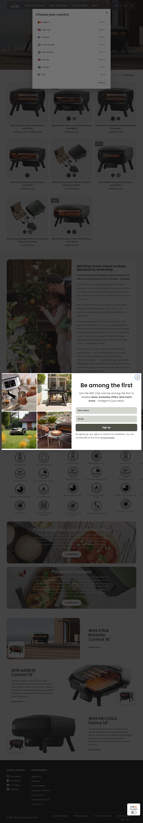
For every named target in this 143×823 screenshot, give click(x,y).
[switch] (134, 812)
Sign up (106, 427)
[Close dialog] (137, 377)
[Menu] (138, 805)
